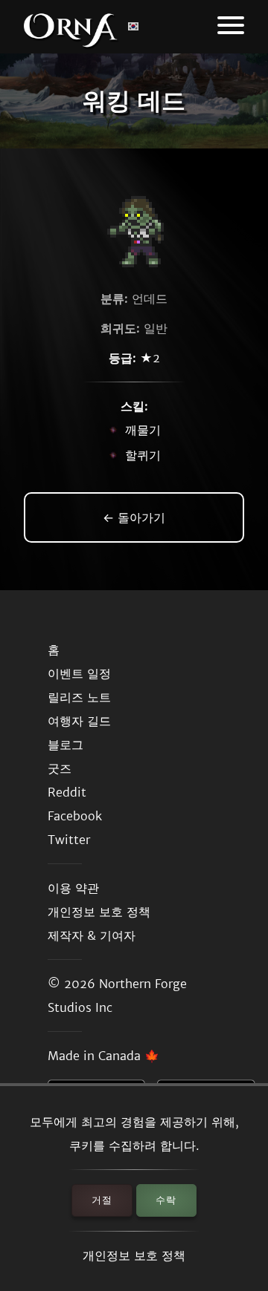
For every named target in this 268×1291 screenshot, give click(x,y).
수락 (166, 1200)
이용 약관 (73, 887)
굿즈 (59, 768)
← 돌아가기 (134, 517)
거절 (102, 1200)
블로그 (65, 744)
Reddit (67, 792)
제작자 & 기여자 (91, 935)
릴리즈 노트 (79, 697)
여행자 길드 (79, 720)
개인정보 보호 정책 (134, 1255)
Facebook (75, 815)
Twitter (69, 839)
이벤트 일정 (79, 673)
